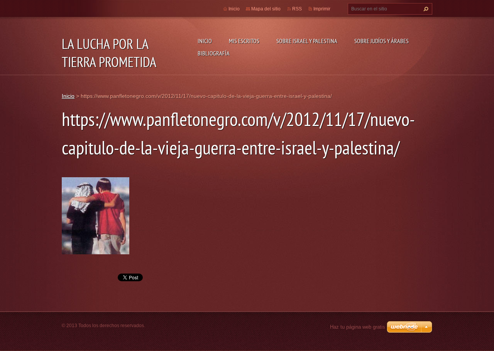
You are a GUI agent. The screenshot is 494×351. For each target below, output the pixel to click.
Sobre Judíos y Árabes (381, 41)
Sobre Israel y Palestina (306, 41)
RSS (297, 9)
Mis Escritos (244, 41)
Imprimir (321, 9)
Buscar (425, 9)
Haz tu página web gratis (357, 327)
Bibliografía (214, 53)
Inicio (205, 41)
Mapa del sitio (266, 9)
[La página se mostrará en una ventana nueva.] (95, 215)
